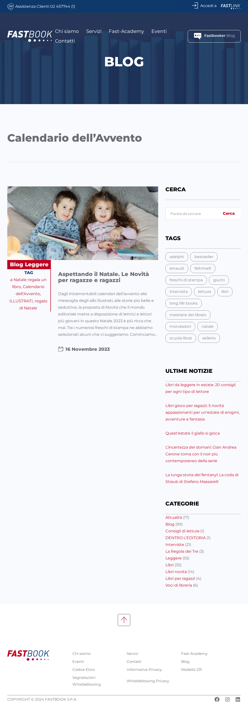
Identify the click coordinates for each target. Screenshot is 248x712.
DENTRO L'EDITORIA (185, 538)
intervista (179, 291)
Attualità (173, 517)
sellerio (209, 338)
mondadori (180, 326)
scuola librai (181, 338)
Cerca (229, 213)
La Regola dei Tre (181, 551)
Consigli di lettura (182, 531)
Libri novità (176, 571)
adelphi (177, 256)
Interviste (174, 544)
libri (224, 291)
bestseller (203, 256)
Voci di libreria (178, 585)
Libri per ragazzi (180, 578)
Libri (169, 565)
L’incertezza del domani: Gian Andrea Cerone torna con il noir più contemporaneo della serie (200, 454)
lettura (204, 291)
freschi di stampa (186, 280)
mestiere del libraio (188, 315)
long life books (184, 303)
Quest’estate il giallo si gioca (192, 433)
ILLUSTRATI (21, 301)
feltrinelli (202, 268)
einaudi (177, 268)
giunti (219, 280)
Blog (16, 264)
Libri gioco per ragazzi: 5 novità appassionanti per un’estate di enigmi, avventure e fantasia (202, 412)
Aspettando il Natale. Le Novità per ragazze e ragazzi (103, 277)
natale (208, 326)
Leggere (36, 264)
